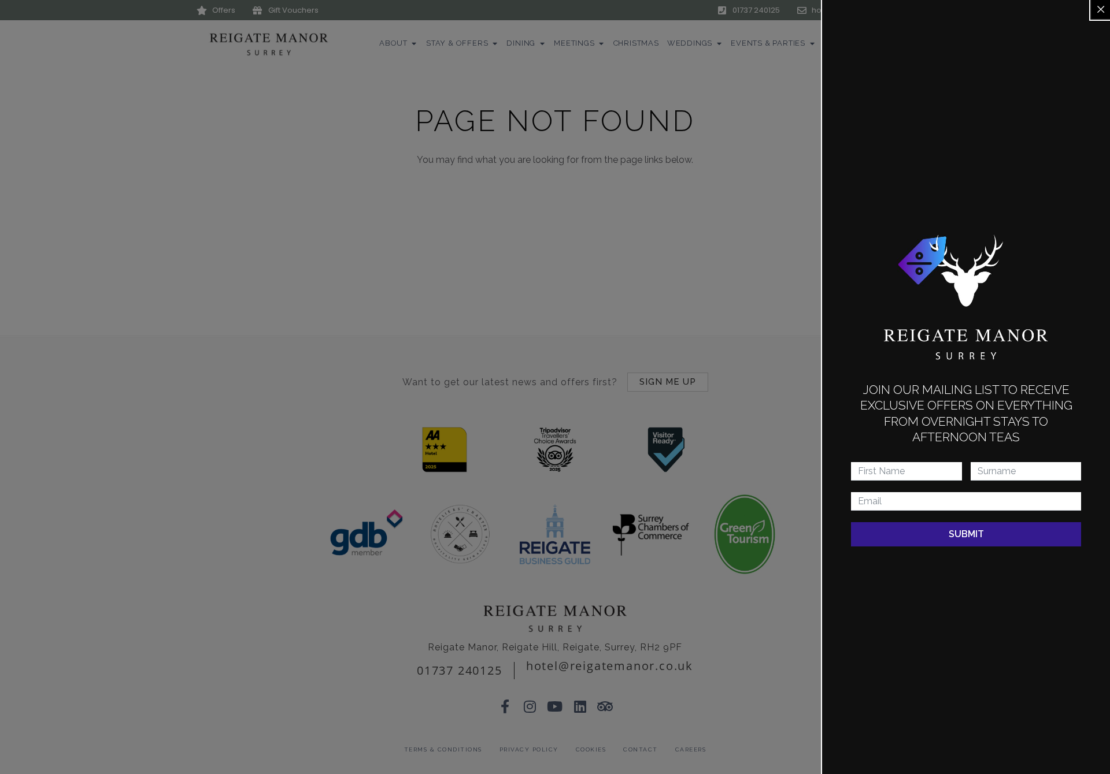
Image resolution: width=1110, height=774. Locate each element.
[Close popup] (1101, 9)
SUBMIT (966, 534)
